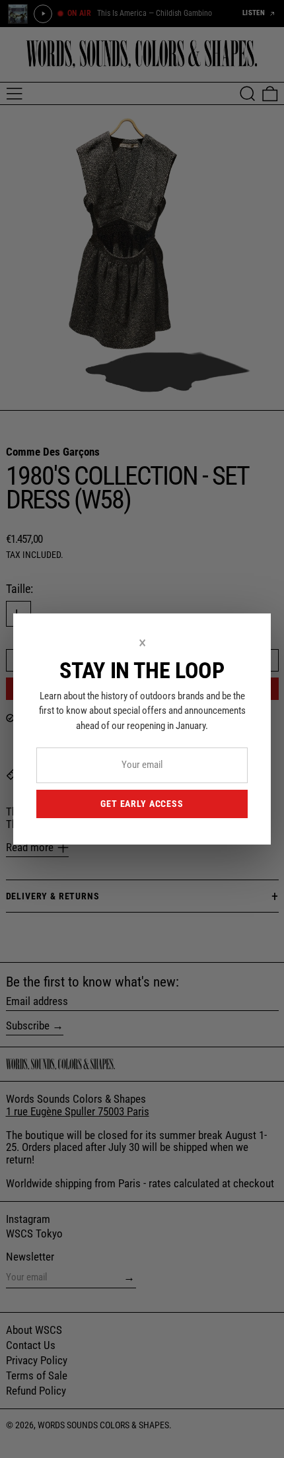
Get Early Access (141, 803)
